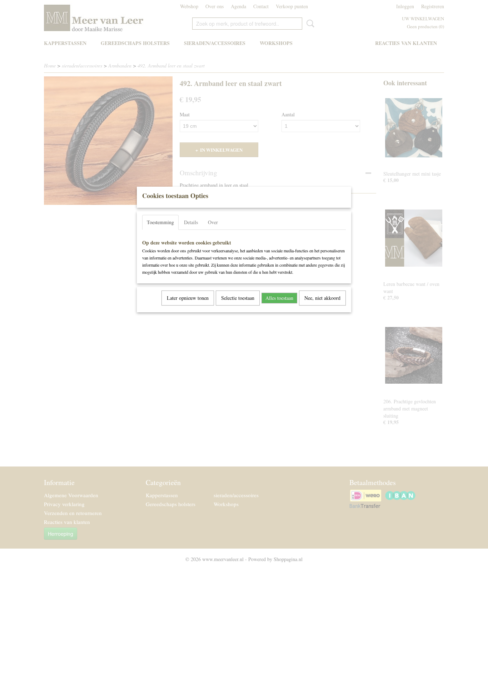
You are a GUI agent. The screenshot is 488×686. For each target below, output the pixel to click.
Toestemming (160, 222)
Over (213, 222)
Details (191, 222)
